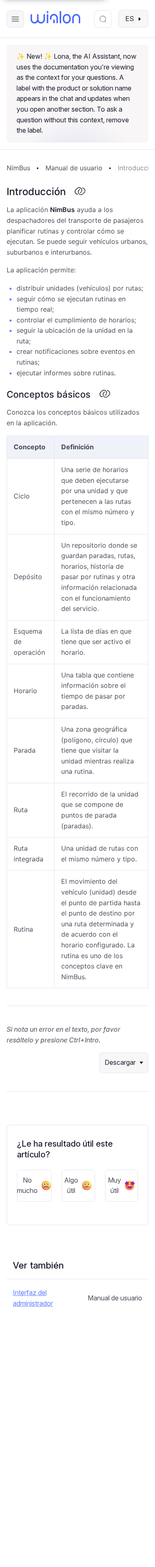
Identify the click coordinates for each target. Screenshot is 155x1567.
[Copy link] (79, 191)
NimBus (18, 168)
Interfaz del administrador (33, 1297)
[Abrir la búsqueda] (103, 19)
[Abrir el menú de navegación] (15, 19)
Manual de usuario (74, 168)
